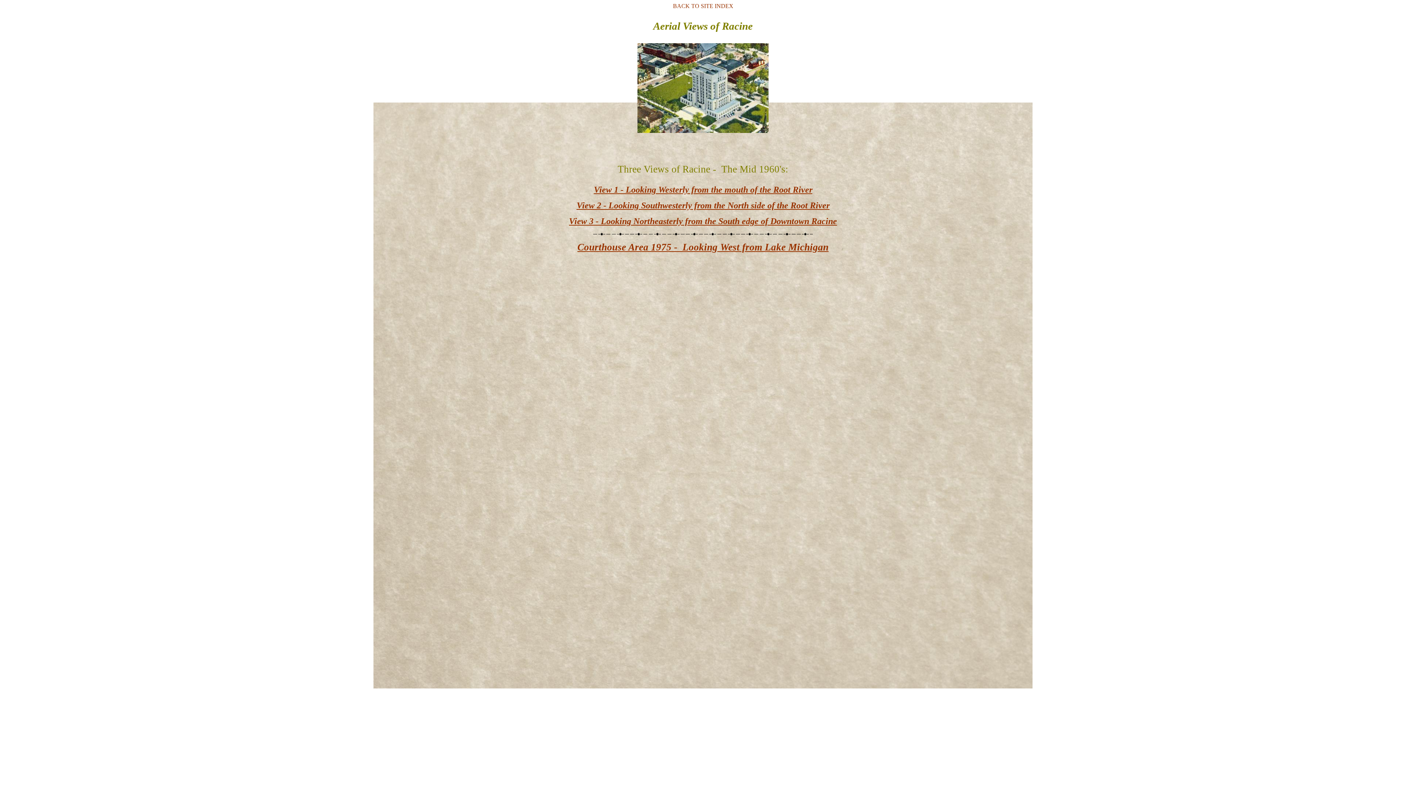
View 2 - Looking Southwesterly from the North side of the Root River (703, 205)
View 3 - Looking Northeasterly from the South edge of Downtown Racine (703, 221)
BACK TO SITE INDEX (703, 6)
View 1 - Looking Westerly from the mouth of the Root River (703, 189)
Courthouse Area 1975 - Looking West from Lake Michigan (703, 247)
